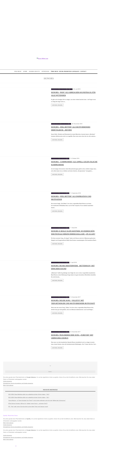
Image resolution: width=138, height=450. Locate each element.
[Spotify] (15, 445)
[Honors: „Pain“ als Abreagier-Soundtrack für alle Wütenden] (24, 103)
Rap (68, 89)
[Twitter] (5, 445)
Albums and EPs (55, 123)
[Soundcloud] (12, 445)
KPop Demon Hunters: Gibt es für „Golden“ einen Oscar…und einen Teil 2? (27, 403)
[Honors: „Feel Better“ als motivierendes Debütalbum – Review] (24, 138)
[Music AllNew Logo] (48, 62)
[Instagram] (8, 445)
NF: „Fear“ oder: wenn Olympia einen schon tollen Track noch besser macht (28, 406)
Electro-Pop (62, 89)
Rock (70, 89)
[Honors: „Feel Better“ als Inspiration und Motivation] (24, 207)
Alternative (55, 89)
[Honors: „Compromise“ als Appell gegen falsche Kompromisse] (24, 172)
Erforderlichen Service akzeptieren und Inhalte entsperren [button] (18, 383)
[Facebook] (1, 445)
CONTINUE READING (57, 105)
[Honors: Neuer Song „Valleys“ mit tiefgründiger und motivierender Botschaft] (24, 311)
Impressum (53, 445)
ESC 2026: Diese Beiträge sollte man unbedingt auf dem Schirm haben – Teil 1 (28, 397)
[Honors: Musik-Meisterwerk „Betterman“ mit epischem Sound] (24, 276)
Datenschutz (60, 445)
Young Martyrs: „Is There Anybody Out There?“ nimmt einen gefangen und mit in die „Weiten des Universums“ (37, 400)
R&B (70, 123)
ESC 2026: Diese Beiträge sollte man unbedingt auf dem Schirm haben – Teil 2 (28, 394)
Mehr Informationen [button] (8, 385)
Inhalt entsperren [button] (7, 381)
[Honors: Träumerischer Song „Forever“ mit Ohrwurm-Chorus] (24, 346)
